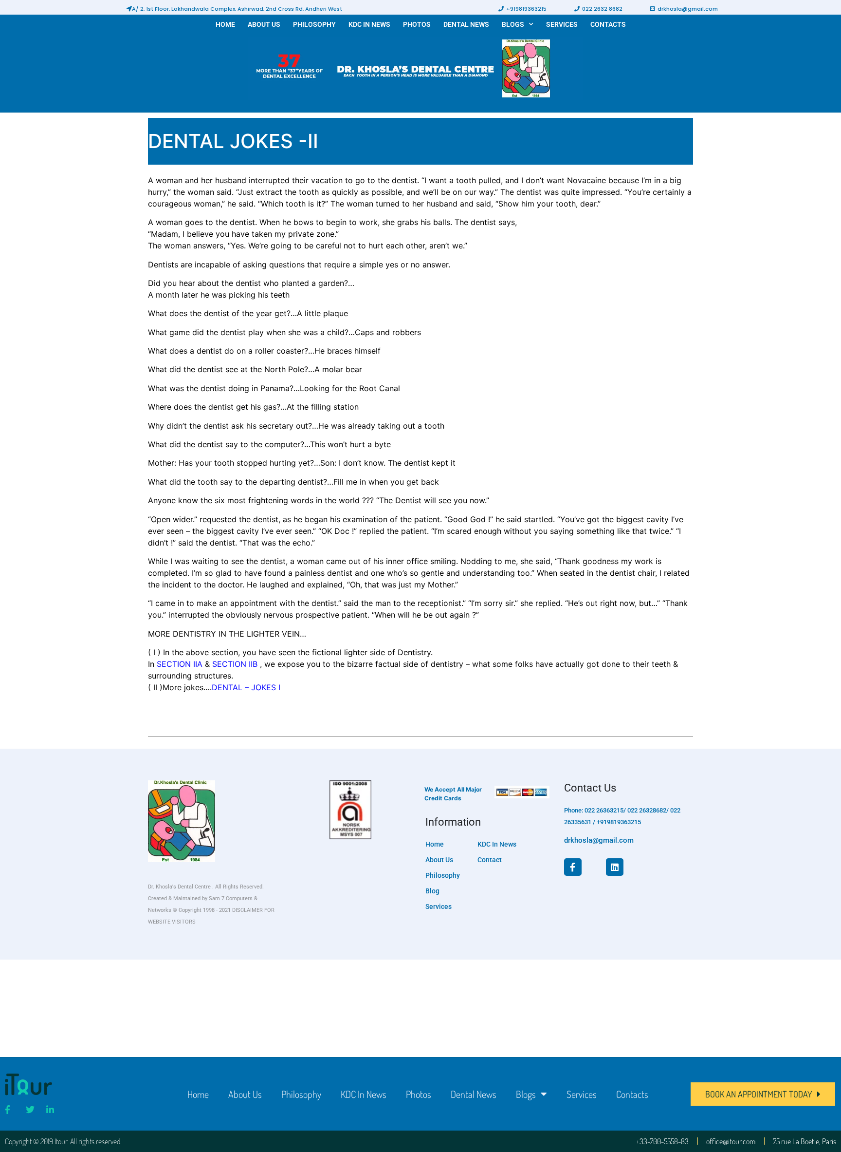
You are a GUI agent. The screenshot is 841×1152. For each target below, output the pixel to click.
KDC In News (369, 24)
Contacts (608, 24)
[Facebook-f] (573, 867)
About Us (264, 24)
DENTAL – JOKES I (246, 687)
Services (562, 24)
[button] (234, 9)
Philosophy (314, 24)
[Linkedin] (614, 867)
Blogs (513, 24)
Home (225, 24)
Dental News (466, 24)
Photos (417, 24)
